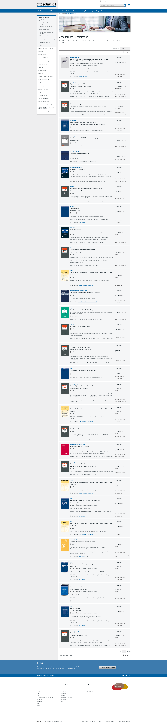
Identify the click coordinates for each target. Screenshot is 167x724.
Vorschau (63, 695)
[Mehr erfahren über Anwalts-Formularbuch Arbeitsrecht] (65, 449)
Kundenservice (127, 1)
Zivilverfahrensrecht (42, 95)
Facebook (39, 705)
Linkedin (38, 707)
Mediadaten (39, 701)
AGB (100, 721)
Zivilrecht (40, 92)
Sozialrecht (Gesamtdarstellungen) (47, 39)
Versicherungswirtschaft (43, 79)
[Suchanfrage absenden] (125, 5)
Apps (93, 11)
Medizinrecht (41, 67)
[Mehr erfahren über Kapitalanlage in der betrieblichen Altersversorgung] (65, 503)
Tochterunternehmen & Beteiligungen (45, 697)
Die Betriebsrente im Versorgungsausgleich (82, 564)
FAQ (62, 701)
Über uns (108, 11)
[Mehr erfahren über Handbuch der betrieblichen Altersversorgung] (65, 373)
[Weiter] (127, 52)
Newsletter (63, 691)
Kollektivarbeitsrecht (43, 36)
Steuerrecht (40, 73)
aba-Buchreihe (82, 222)
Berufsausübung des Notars (44, 101)
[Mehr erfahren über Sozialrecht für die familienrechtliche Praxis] (65, 545)
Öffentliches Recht (42, 70)
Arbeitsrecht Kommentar (77, 169)
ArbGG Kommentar (75, 230)
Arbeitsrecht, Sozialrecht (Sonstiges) (44, 23)
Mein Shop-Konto (105, 1)
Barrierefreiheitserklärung (109, 721)
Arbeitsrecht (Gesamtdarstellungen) (44, 20)
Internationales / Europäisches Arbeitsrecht (46, 33)
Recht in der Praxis (83, 76)
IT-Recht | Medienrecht (43, 64)
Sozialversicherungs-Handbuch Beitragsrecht (83, 310)
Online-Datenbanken (42, 11)
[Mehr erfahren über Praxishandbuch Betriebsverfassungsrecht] (65, 252)
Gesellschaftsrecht (42, 54)
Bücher (75, 11)
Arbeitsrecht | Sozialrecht (43, 17)
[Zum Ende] (129, 52)
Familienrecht (41, 51)
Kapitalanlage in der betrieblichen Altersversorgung (85, 500)
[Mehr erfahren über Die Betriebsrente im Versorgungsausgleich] (65, 567)
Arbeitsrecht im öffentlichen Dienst (80, 326)
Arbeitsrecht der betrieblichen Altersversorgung (84, 138)
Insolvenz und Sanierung (43, 61)
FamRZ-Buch (82, 556)
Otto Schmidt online (116, 1)
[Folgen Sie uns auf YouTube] (126, 675)
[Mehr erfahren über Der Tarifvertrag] (65, 636)
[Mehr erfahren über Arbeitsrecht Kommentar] (65, 172)
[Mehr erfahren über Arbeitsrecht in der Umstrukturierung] (65, 590)
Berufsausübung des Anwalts (44, 98)
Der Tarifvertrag (74, 633)
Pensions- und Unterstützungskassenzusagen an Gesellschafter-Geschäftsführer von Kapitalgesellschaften (89, 60)
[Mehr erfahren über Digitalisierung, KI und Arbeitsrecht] (65, 86)
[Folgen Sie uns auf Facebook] (119, 675)
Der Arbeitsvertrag (75, 104)
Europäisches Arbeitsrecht (77, 464)
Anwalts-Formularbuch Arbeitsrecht (80, 446)
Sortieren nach (116, 48)
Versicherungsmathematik (44, 86)
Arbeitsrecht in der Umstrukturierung (81, 587)
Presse (38, 691)
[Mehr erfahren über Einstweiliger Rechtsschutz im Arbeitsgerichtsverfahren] (65, 191)
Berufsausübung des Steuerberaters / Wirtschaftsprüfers (46, 108)
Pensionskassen (75, 608)
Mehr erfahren (119, 57)
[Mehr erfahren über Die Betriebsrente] (65, 211)
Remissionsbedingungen (66, 697)
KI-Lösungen (52, 11)
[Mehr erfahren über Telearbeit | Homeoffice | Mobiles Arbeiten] (65, 388)
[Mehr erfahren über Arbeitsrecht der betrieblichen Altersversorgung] (65, 140)
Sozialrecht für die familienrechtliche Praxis (83, 542)
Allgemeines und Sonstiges (44, 111)
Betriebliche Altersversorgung (45, 26)
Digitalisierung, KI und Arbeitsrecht (80, 84)
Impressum (85, 721)
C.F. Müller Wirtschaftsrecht (85, 601)
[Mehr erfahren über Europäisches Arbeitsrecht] (65, 466)
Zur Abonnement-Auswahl (108, 667)
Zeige (120, 651)
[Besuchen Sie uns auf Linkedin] (129, 675)
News (102, 11)
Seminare (68, 11)
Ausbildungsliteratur (84, 11)
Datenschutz (93, 721)
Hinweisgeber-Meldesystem (124, 721)
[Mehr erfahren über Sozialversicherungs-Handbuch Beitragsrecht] (65, 312)
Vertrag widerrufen (89, 691)
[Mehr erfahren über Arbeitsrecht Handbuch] (65, 431)
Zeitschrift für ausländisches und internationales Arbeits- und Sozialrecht (91, 272)
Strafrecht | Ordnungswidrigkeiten (45, 76)
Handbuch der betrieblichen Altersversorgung (83, 370)
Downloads (63, 693)
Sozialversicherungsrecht (44, 42)
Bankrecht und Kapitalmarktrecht (45, 48)
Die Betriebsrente (75, 208)
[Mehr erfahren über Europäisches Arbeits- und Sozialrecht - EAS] (65, 125)
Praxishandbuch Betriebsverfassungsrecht (82, 249)
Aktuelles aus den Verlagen (67, 689)
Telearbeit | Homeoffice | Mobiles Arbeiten (82, 386)
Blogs (97, 11)
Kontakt (38, 703)
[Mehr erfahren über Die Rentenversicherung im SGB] (65, 155)
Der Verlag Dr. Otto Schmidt (43, 689)
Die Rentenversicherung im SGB (79, 153)
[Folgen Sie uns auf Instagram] (122, 675)
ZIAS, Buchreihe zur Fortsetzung (86, 285)
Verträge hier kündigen (90, 689)
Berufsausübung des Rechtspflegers (46, 104)
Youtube (38, 710)
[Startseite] (41, 722)
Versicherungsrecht (42, 82)
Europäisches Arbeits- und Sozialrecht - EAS (83, 122)
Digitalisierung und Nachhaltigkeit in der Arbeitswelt (85, 292)
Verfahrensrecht (42, 45)
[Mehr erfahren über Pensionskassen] (65, 611)
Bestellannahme (64, 699)
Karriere (38, 695)
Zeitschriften (61, 11)
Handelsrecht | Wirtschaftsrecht (45, 57)
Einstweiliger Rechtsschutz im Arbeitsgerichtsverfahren (86, 188)
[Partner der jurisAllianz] (119, 686)
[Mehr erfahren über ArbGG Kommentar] (65, 232)
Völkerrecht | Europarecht (43, 89)
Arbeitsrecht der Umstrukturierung (80, 347)
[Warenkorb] (129, 5)
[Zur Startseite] (59, 13)
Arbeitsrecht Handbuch (77, 429)
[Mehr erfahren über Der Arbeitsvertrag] (65, 106)
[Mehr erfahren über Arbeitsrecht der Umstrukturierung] (65, 350)
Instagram (39, 712)
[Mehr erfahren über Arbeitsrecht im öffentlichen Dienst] (65, 329)
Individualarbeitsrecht (44, 29)
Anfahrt (38, 693)
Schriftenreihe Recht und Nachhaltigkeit (88, 301)
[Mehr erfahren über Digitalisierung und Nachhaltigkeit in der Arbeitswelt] (65, 296)
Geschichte (39, 699)
